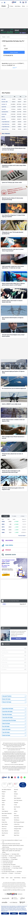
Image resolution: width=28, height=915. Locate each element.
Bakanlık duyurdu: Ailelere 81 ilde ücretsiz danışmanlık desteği (12, 198)
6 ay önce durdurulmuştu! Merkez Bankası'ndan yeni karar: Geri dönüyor (14, 149)
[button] (4, 2)
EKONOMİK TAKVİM (10, 554)
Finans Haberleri (5, 854)
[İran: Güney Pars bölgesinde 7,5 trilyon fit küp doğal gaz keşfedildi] (14, 208)
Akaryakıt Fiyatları (6, 696)
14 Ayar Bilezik (13, 857)
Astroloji (16, 793)
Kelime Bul (16, 815)
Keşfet (3, 835)
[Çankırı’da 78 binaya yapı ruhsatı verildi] (14, 175)
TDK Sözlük (16, 830)
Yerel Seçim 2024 (15, 854)
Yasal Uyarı (24, 877)
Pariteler (11, 873)
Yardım (7, 877)
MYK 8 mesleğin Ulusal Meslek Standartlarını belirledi (13, 437)
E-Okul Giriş (16, 824)
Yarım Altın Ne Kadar (7, 717)
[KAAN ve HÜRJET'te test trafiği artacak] (14, 397)
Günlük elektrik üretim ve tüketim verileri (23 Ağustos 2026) (13, 420)
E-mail (15, 804)
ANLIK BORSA (9, 540)
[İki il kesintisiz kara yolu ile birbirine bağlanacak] (14, 381)
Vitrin (15, 796)
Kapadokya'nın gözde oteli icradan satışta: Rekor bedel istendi (14, 166)
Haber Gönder (23, 785)
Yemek (3, 796)
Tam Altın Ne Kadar (7, 714)
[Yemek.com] (22, 902)
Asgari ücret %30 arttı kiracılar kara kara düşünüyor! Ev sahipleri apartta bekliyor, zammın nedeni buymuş (13, 845)
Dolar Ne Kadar (6, 723)
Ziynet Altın (4, 119)
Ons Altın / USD (4, 101)
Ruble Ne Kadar (6, 735)
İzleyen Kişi (22, 604)
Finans (3, 793)
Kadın (3, 798)
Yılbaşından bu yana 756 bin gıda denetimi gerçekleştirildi (12, 232)
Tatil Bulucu (16, 820)
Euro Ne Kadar (6, 726)
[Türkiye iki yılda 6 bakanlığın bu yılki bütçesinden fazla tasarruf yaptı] (14, 464)
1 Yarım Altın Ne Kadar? (7, 862)
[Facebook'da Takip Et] (9, 777)
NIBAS (3, 524)
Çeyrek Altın (4, 106)
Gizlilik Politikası (17, 877)
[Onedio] (5, 902)
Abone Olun (18, 638)
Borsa (11, 6)
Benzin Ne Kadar (6, 699)
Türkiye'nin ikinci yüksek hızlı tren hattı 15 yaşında (12, 454)
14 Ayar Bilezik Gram (5, 121)
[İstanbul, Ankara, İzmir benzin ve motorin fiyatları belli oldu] (14, 293)
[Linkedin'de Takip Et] (18, 777)
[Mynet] (22, 898)
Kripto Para (4, 822)
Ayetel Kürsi (16, 833)
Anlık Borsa (17, 6)
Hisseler (3, 820)
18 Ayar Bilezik (5, 859)
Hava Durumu (5, 833)
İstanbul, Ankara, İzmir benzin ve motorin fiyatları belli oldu (12, 301)
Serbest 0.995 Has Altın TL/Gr (6, 129)
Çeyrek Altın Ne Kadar (7, 708)
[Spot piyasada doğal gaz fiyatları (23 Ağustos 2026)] (14, 364)
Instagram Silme (17, 828)
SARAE (3, 532)
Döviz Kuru (4, 873)
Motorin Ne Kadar (6, 702)
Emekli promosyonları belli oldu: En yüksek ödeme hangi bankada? (12, 250)
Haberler (4, 791)
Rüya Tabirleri (5, 830)
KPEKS (3, 521)
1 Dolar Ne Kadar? (6, 866)
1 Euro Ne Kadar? (16, 866)
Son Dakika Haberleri (6, 789)
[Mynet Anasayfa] (14, 2)
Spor (3, 807)
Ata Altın (3, 116)
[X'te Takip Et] (12, 777)
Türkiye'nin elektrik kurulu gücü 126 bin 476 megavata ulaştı (13, 488)
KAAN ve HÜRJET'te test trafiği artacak (11, 404)
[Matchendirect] (14, 898)
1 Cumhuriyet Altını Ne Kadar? (9, 864)
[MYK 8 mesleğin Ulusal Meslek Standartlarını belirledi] (14, 430)
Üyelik (11, 877)
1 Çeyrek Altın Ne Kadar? (7, 861)
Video (3, 809)
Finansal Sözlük (5, 817)
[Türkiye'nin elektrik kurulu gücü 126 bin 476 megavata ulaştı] (14, 481)
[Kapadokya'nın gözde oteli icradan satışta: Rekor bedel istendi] (14, 158)
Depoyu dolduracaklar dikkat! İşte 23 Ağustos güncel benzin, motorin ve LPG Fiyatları (13, 284)
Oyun (15, 813)
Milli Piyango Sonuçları (19, 822)
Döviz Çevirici (7, 644)
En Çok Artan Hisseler (7, 869)
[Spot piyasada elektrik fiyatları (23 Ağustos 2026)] (14, 311)
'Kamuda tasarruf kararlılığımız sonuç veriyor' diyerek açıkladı (13, 335)
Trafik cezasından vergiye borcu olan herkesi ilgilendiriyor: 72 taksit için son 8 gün (13, 267)
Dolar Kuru (4, 826)
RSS (13, 879)
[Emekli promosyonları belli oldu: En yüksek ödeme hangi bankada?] (14, 242)
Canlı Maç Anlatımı (18, 800)
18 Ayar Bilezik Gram (5, 124)
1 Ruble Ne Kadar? (6, 868)
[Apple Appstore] (10, 784)
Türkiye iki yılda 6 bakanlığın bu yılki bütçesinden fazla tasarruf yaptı (11, 471)
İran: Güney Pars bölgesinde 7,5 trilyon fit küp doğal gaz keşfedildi (13, 215)
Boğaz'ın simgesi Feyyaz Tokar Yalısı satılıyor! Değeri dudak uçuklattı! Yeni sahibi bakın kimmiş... (12, 850)
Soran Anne (16, 817)
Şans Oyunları (17, 807)
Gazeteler (16, 802)
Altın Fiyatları (5, 824)
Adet (4, 45)
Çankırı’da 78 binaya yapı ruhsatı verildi (12, 182)
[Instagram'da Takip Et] (15, 777)
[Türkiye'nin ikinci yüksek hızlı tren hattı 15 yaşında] (14, 447)
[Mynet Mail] (26, 2)
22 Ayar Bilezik (14, 859)
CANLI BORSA (9, 545)
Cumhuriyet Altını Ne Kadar (9, 720)
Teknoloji (16, 789)
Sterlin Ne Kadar (6, 729)
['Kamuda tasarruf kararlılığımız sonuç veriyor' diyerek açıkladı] (14, 328)
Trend (3, 802)
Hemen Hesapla (14, 52)
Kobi (15, 809)
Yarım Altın (4, 109)
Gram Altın (4, 99)
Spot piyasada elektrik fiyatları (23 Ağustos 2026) (12, 318)
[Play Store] (4, 784)
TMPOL (3, 529)
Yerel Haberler (5, 811)
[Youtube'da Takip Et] (21, 777)
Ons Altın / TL (4, 104)
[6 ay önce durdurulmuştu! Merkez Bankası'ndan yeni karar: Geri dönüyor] (14, 141)
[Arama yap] (20, 2)
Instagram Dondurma (18, 826)
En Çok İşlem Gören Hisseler (8, 871)
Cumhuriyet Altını (5, 111)
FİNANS (3, 6)
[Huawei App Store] (16, 784)
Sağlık (15, 791)
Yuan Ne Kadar (6, 732)
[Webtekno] (13, 902)
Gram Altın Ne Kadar (7, 711)
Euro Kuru (4, 828)
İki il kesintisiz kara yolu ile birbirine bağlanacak (14, 388)
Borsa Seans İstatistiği (7, 813)
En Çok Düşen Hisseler (17, 868)
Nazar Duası (16, 835)
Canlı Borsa (4, 815)
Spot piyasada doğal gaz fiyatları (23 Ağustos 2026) (13, 372)
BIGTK (3, 527)
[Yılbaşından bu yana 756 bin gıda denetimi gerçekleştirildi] (14, 225)
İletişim (2, 877)
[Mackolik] (6, 898)
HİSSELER (8, 550)
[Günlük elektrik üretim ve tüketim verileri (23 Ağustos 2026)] (14, 413)
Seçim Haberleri (17, 798)
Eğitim (3, 804)
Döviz (23, 6)
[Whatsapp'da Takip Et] (24, 777)
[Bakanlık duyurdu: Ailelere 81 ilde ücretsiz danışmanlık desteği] (14, 191)
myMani (15, 811)
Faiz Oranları (18, 873)
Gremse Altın (4, 114)
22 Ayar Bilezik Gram (5, 126)
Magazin (4, 800)
